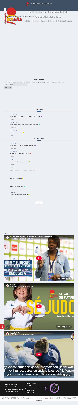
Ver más (39, 203)
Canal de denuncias (30, 393)
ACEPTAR (39, 400)
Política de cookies (30, 390)
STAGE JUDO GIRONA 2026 (16, 186)
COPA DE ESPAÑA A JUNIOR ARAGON (19, 162)
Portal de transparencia (11, 384)
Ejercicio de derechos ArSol (32, 388)
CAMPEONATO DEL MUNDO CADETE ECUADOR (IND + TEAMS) (25, 116)
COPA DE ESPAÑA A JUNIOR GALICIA (19, 194)
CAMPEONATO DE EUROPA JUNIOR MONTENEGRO (22, 145)
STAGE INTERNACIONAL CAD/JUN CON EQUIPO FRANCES (24, 124)
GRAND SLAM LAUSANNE (16, 133)
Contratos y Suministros (11, 391)
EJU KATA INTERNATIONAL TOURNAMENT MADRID (22, 170)
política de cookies (48, 398)
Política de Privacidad (30, 383)
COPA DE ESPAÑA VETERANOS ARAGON (20, 153)
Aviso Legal (28, 385)
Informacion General (10, 387)
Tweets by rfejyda (8, 233)
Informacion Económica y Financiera (14, 389)
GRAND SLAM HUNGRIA (16, 178)
